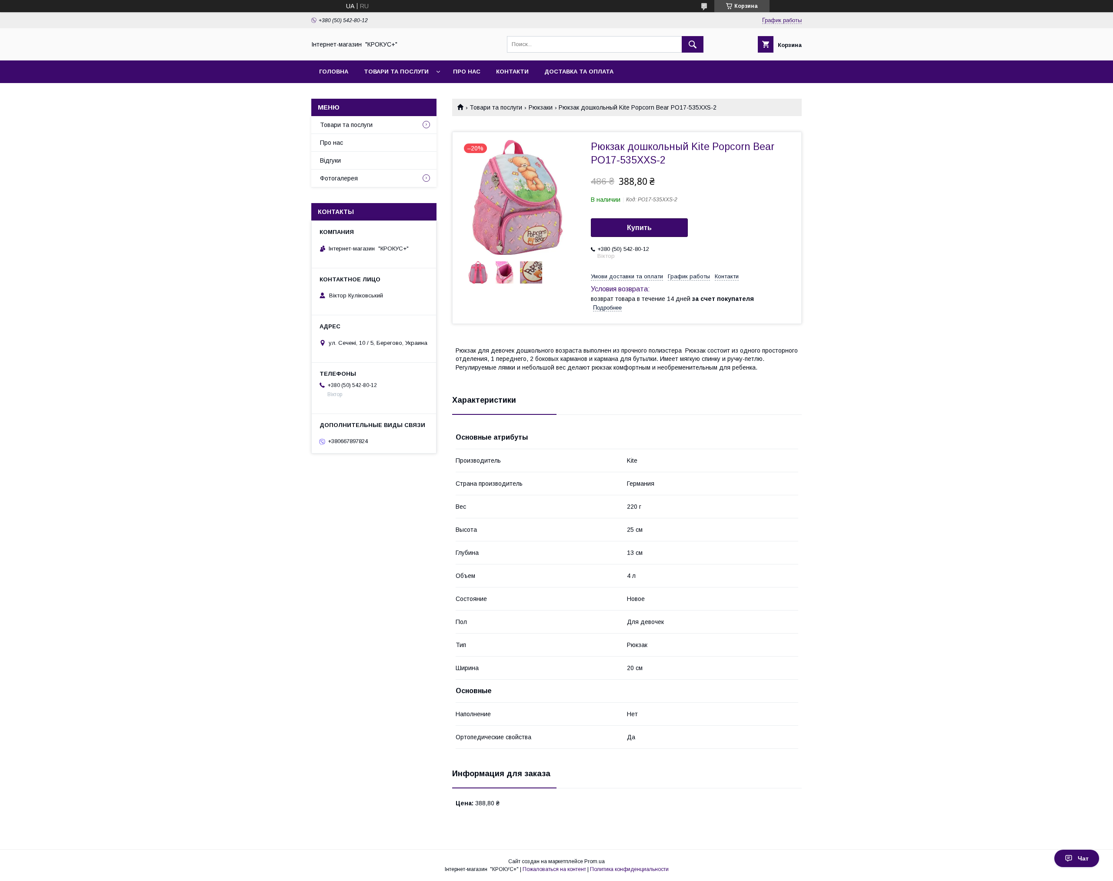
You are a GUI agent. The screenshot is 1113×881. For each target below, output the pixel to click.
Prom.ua (594, 861)
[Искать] (692, 44)
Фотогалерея (339, 178)
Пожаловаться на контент (554, 869)
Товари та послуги (396, 71)
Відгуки (330, 160)
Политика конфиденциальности (629, 869)
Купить (639, 227)
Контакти (512, 71)
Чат (1083, 858)
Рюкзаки (541, 107)
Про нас (466, 71)
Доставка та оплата (578, 71)
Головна (333, 71)
